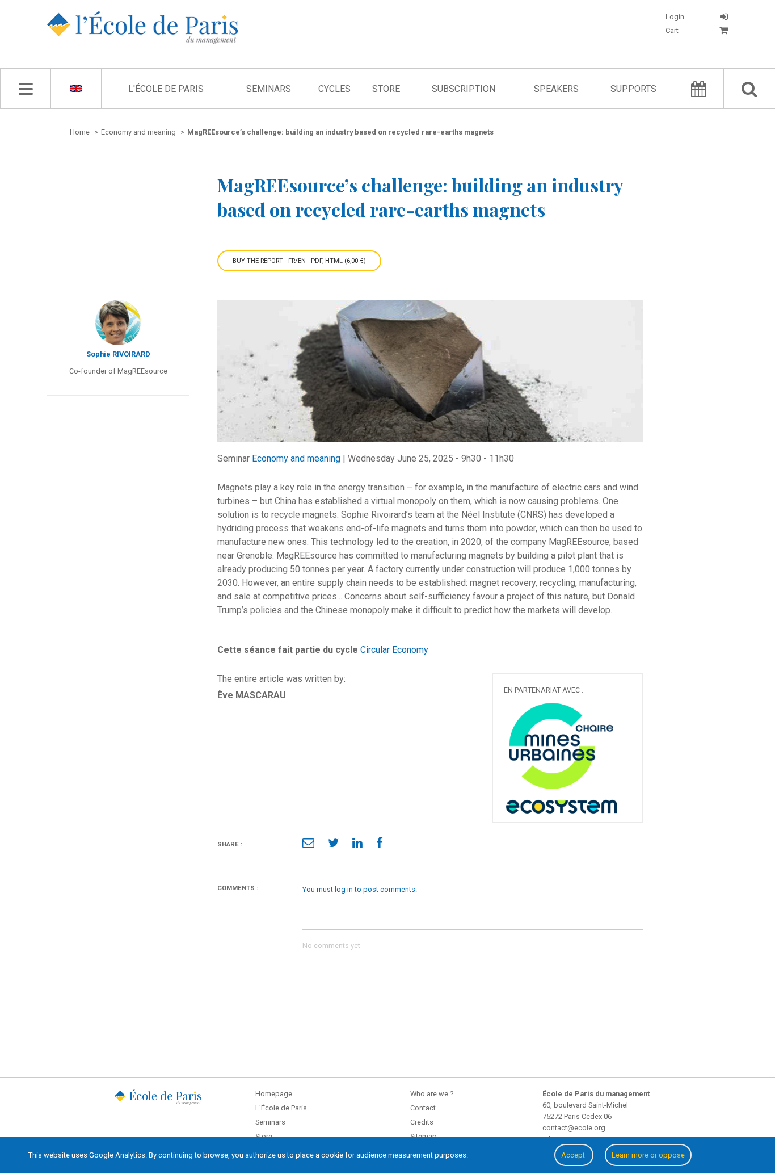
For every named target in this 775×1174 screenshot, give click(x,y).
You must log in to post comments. (359, 889)
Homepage (273, 1093)
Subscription (463, 88)
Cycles (334, 88)
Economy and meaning (296, 458)
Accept (574, 1155)
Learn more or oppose (648, 1155)
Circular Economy (394, 649)
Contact (423, 1108)
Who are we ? (431, 1093)
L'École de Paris (166, 88)
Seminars (268, 88)
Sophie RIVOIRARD (118, 354)
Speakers (556, 88)
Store (386, 88)
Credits (421, 1122)
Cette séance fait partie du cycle (287, 649)
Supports (633, 88)
